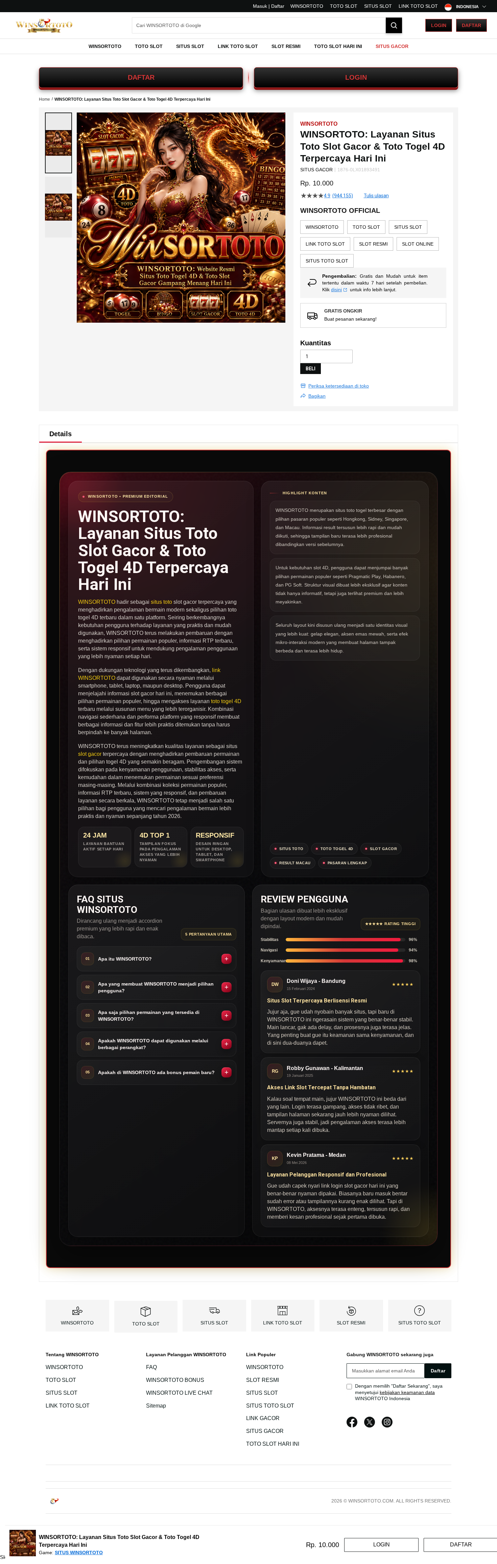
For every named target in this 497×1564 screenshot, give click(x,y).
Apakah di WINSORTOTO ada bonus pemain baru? (156, 1072)
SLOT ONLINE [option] (417, 244)
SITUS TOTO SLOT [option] (327, 261)
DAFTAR (141, 77)
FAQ (151, 1367)
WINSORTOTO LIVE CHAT (179, 1393)
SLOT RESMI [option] (373, 244)
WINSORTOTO (306, 6)
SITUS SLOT (378, 6)
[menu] (248, 46)
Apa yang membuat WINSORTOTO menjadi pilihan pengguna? (156, 987)
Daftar (471, 25)
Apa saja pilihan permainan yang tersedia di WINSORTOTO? (148, 1016)
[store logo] (44, 25)
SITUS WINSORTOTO (79, 1552)
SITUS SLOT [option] (408, 227)
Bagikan (317, 396)
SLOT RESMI (351, 1322)
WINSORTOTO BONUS (175, 1380)
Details (60, 434)
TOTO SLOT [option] (366, 227)
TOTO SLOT (343, 6)
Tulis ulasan (376, 195)
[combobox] (267, 25)
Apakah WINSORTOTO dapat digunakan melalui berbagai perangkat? (153, 1044)
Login (438, 25)
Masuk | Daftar (268, 6)
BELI (310, 368)
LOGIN (356, 77)
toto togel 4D (226, 701)
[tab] (60, 434)
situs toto (161, 602)
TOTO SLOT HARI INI (272, 1444)
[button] (58, 143)
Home (44, 99)
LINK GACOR (263, 1418)
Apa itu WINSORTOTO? (125, 959)
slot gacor (89, 754)
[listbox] (373, 244)
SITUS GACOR (265, 1431)
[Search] (394, 25)
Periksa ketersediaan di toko (338, 386)
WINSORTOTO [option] (322, 227)
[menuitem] (105, 46)
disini (336, 289)
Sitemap (156, 1406)
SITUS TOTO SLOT (419, 1322)
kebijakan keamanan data (407, 1392)
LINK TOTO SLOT (418, 6)
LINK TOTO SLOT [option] (325, 244)
